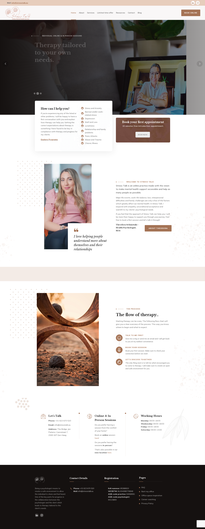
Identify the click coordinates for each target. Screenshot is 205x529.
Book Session (48, 78)
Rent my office (147, 491)
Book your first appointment (143, 122)
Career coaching (148, 499)
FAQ (143, 487)
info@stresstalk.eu (20, 3)
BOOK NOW (142, 135)
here (97, 438)
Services (74, 78)
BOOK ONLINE (190, 13)
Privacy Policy (147, 503)
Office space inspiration (151, 495)
